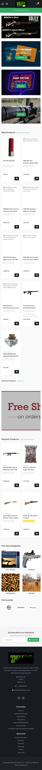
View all (20, 381)
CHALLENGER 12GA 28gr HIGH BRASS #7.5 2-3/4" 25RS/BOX (11, 356)
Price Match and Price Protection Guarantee (21, 728)
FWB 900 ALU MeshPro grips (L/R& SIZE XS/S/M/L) (30, 163)
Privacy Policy (21, 719)
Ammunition (4, 574)
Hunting (24, 574)
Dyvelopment (24, 765)
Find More (21, 57)
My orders (21, 740)
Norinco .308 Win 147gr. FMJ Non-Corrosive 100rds (29, 469)
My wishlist (21, 746)
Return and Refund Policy (21, 722)
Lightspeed (35, 762)
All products (21, 752)
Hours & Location (21, 725)
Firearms (25, 551)
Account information (21, 737)
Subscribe (34, 640)
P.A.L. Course (5, 551)
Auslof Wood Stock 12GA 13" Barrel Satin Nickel (10, 518)
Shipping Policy (21, 716)
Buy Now (21, 86)
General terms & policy (21, 713)
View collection (22, 132)
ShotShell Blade (9, 161)
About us (21, 710)
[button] (2, 27)
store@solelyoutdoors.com (22, 690)
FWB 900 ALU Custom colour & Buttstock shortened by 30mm (11, 211)
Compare (21, 749)
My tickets (21, 743)
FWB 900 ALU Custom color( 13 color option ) (31, 259)
